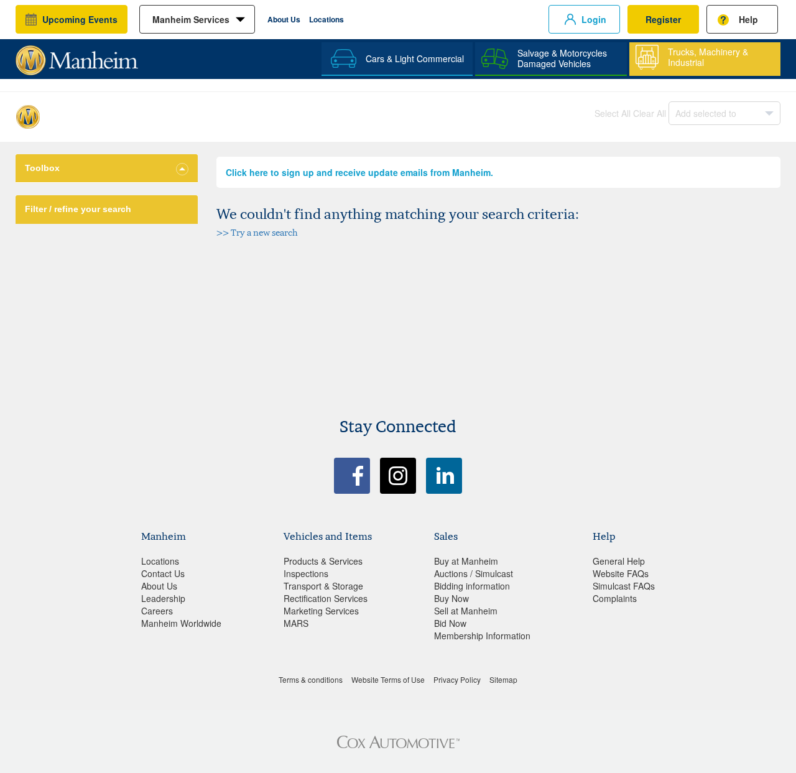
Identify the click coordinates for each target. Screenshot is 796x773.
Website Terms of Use (388, 679)
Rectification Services (326, 598)
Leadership (163, 598)
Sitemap (503, 679)
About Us (283, 19)
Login (593, 19)
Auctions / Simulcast (473, 573)
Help (748, 19)
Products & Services (323, 561)
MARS (296, 623)
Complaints (615, 598)
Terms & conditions (311, 679)
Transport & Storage (323, 586)
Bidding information (472, 586)
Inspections (306, 573)
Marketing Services (321, 610)
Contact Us (163, 573)
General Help (619, 561)
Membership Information (482, 635)
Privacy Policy (457, 679)
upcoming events (80, 19)
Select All (613, 113)
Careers (157, 610)
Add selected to (705, 113)
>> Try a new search (257, 232)
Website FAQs (621, 573)
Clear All (649, 113)
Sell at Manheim (465, 610)
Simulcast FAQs (624, 586)
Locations (326, 19)
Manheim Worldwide (181, 623)
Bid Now (450, 623)
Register (663, 19)
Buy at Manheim (466, 561)
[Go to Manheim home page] (77, 56)
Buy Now (451, 598)
